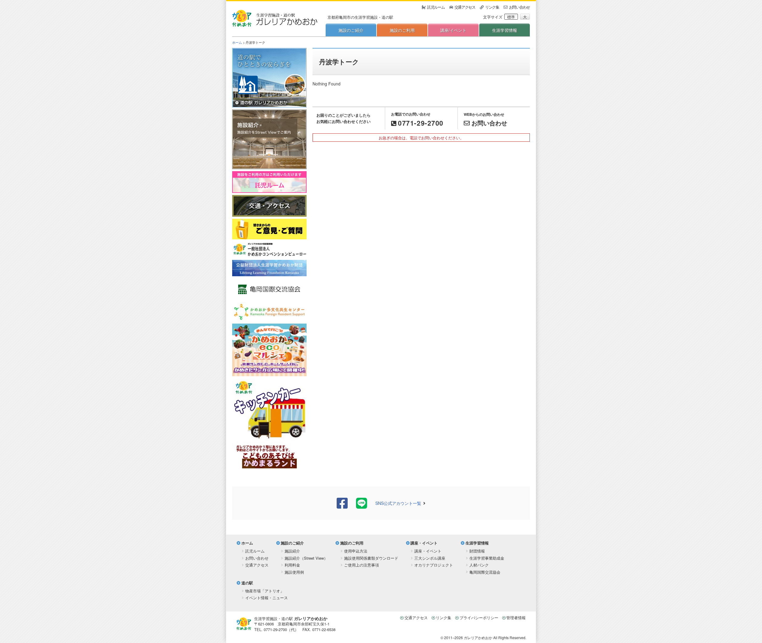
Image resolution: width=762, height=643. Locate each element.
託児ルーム (436, 7)
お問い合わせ (519, 7)
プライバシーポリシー (479, 617)
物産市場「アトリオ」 (264, 591)
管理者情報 (516, 617)
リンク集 (492, 7)
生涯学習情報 (504, 30)
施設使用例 (294, 572)
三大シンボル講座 (429, 558)
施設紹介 (292, 551)
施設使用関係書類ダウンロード (371, 558)
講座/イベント (453, 30)
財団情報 (477, 551)
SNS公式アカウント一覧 (398, 503)
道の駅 (247, 583)
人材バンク (479, 565)
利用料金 (292, 565)
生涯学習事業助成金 (486, 558)
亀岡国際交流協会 (484, 572)
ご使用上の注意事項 (361, 565)
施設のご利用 (402, 30)
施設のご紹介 (350, 30)
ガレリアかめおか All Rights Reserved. (495, 637)
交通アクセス (465, 7)
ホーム (237, 42)
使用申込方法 (355, 551)
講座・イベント (424, 543)
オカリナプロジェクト (433, 565)
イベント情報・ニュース (266, 597)
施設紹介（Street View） (306, 558)
